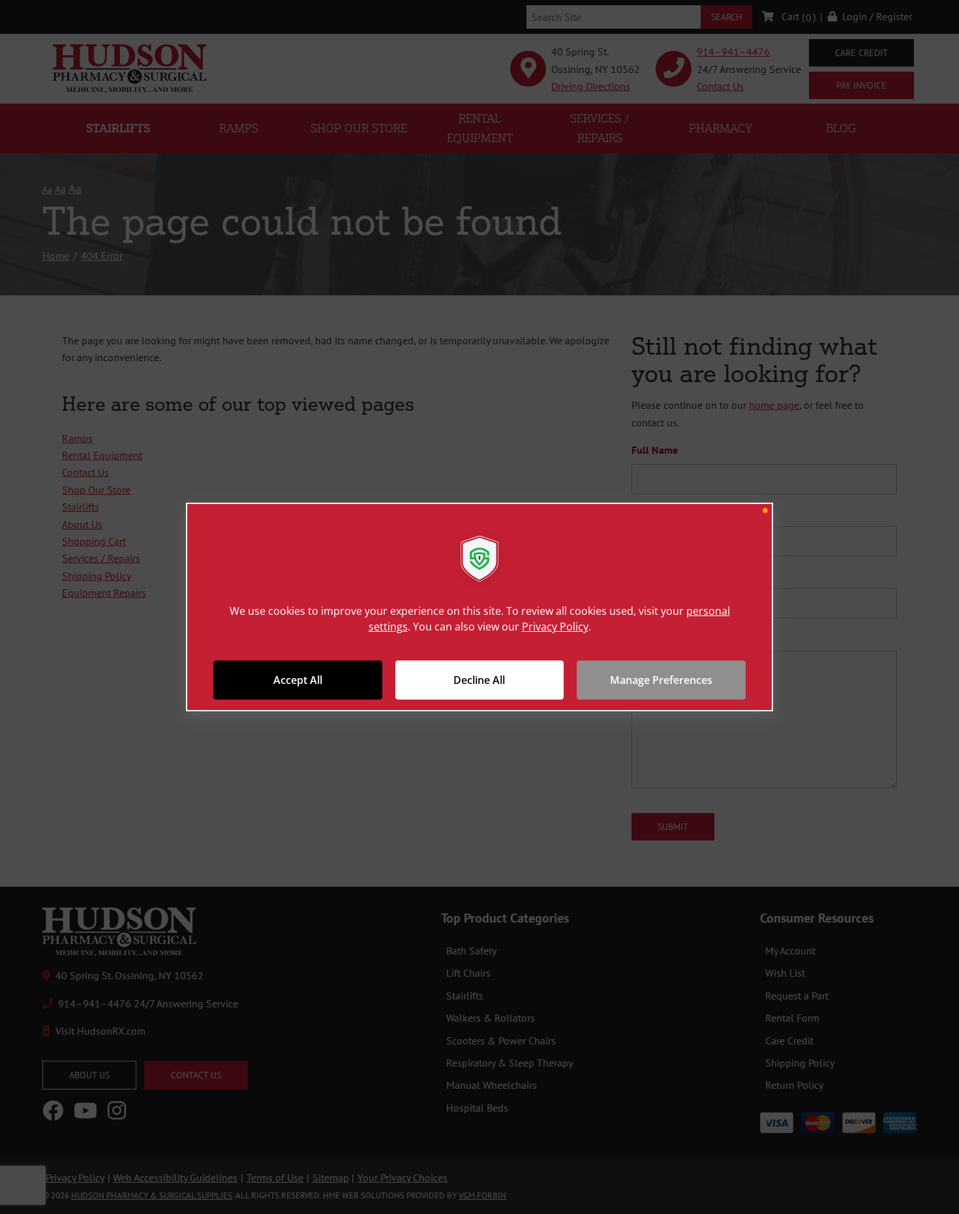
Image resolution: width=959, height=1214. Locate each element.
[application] (479, 607)
